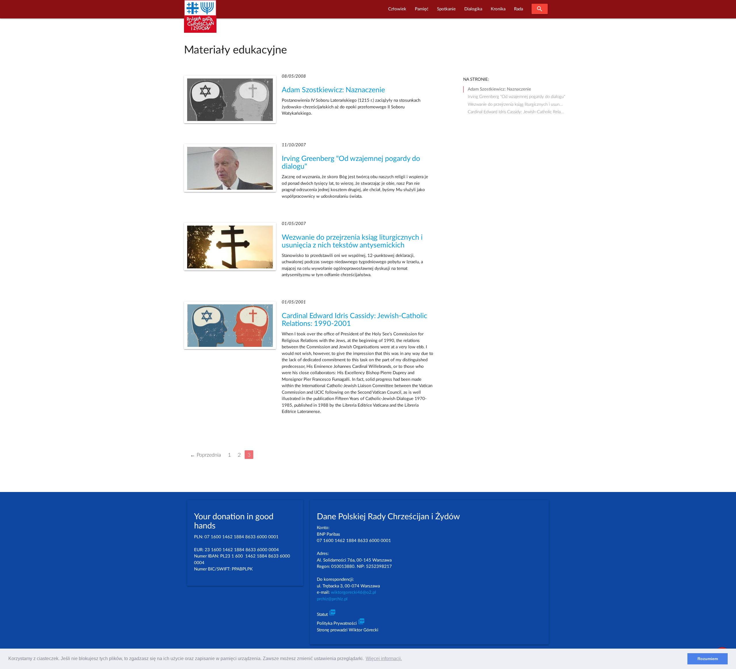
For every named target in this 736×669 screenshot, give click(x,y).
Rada (518, 9)
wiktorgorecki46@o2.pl (353, 592)
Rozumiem (707, 658)
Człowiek (397, 9)
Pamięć (421, 9)
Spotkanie (446, 9)
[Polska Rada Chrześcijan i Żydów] (200, 19)
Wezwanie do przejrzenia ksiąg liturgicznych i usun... (515, 104)
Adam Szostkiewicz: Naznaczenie (333, 90)
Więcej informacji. (384, 658)
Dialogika (473, 9)
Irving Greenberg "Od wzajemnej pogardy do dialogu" (516, 97)
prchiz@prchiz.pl (332, 599)
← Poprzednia (205, 455)
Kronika (498, 9)
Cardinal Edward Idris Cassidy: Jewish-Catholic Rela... (516, 112)
